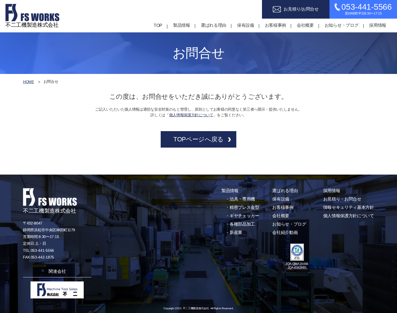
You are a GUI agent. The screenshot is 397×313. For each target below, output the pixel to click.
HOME (28, 82)
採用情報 (377, 25)
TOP (158, 25)
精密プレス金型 (244, 207)
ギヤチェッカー (244, 215)
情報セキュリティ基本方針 (348, 207)
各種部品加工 (242, 224)
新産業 (236, 232)
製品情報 (181, 25)
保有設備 (245, 25)
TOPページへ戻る (198, 139)
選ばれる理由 (213, 25)
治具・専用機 (242, 199)
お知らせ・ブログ (341, 25)
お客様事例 (275, 25)
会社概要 (305, 25)
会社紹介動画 (285, 232)
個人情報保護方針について (191, 115)
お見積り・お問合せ (342, 199)
